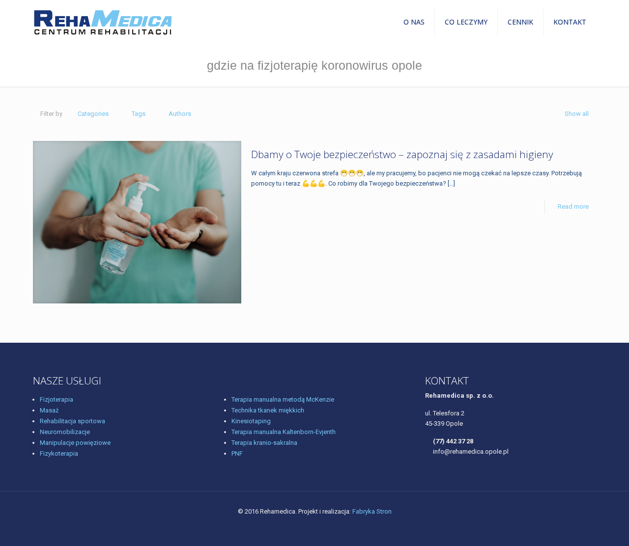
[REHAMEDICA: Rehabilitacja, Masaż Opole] (102, 22)
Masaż (49, 410)
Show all (577, 113)
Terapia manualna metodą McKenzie (282, 399)
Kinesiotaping (251, 421)
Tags (138, 113)
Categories (93, 113)
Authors (180, 113)
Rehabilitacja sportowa (72, 421)
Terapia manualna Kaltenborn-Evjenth (283, 432)
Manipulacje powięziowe (75, 442)
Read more (573, 206)
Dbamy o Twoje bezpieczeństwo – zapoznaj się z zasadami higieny (402, 154)
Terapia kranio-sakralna (264, 442)
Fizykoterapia (59, 453)
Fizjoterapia (56, 399)
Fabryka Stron (372, 511)
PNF (237, 453)
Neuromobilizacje (65, 432)
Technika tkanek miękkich (267, 410)
